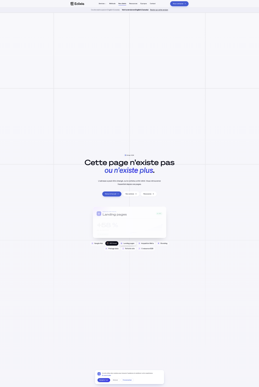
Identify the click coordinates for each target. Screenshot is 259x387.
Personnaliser (127, 380)
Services (102, 3)
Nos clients (122, 3)
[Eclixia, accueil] (77, 3)
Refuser (115, 380)
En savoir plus (106, 375)
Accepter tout (103, 380)
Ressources (133, 3)
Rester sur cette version (159, 10)
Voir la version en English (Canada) (135, 10)
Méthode (112, 3)
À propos (143, 3)
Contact (153, 3)
